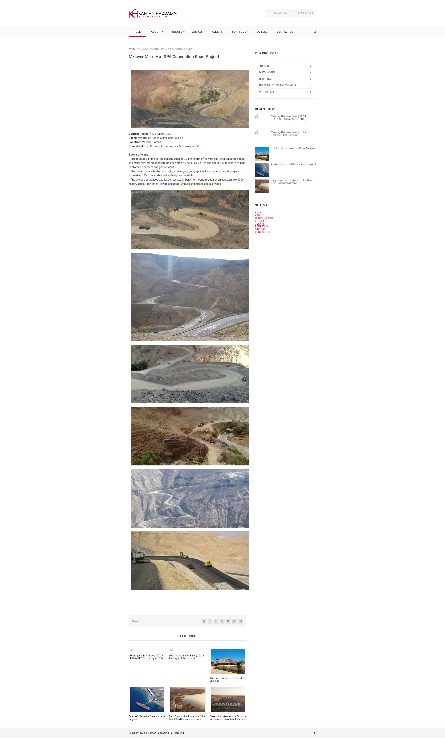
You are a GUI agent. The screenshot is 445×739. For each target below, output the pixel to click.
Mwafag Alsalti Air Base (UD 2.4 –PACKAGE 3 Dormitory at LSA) (146, 657)
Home (132, 48)
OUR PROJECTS (264, 218)
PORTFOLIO (261, 226)
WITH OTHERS (267, 91)
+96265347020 (304, 13)
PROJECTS (176, 31)
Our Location (280, 13)
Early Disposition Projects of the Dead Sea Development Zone (187, 718)
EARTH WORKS (267, 72)
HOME (137, 31)
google (315, 733)
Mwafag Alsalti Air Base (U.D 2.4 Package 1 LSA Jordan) (186, 657)
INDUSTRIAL (265, 79)
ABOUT (155, 31)
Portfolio (239, 31)
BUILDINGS (264, 66)
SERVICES (197, 31)
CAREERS (261, 31)
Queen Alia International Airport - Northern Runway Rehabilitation (228, 718)
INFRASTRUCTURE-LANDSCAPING (277, 85)
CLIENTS (217, 31)
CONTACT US (285, 31)
